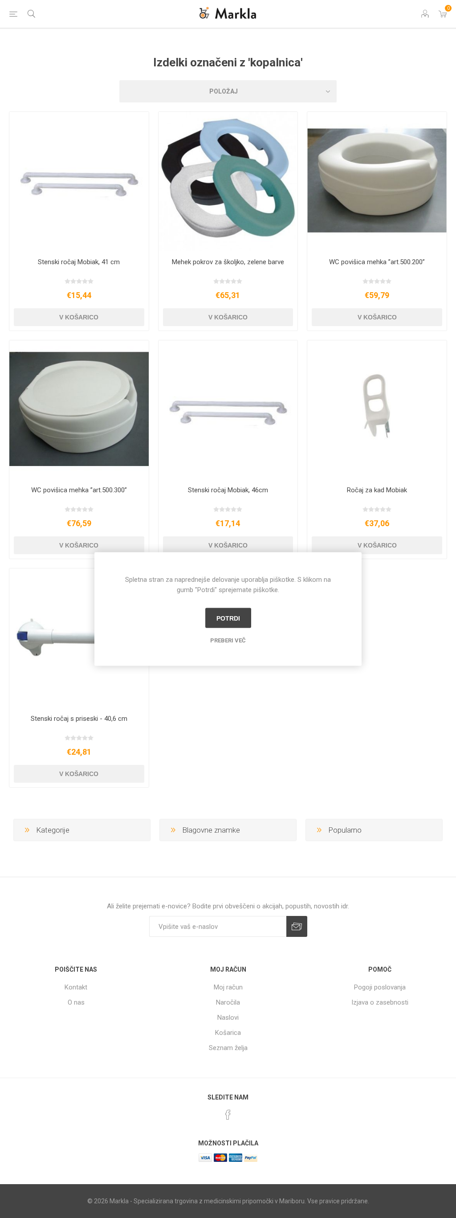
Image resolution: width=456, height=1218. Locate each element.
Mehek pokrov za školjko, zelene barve (228, 262)
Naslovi (228, 1018)
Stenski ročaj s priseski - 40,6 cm (79, 719)
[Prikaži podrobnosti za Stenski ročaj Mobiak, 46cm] (228, 410)
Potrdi (228, 617)
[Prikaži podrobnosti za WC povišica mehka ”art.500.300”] (79, 410)
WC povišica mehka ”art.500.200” (377, 262)
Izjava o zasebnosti (379, 1002)
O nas (76, 1002)
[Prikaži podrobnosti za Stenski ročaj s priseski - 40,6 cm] (79, 638)
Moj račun (228, 987)
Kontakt (76, 987)
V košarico (78, 317)
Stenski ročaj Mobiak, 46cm (228, 490)
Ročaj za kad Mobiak (377, 490)
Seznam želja (228, 1048)
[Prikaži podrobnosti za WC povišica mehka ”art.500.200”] (377, 181)
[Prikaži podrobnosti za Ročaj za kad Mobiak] (377, 410)
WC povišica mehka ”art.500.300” (79, 490)
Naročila (228, 1002)
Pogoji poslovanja (380, 987)
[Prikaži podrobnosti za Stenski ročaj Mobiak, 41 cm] (79, 181)
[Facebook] (228, 1115)
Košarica (228, 1033)
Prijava (296, 926)
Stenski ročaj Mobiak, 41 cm (79, 262)
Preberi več (228, 640)
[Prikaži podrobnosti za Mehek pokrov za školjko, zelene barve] (228, 181)
